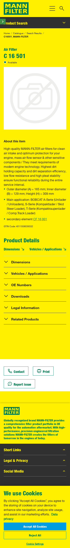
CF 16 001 (40, 219)
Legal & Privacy (16, 460)
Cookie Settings (35, 543)
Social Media (14, 471)
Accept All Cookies (35, 526)
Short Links (12, 449)
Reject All (35, 535)
